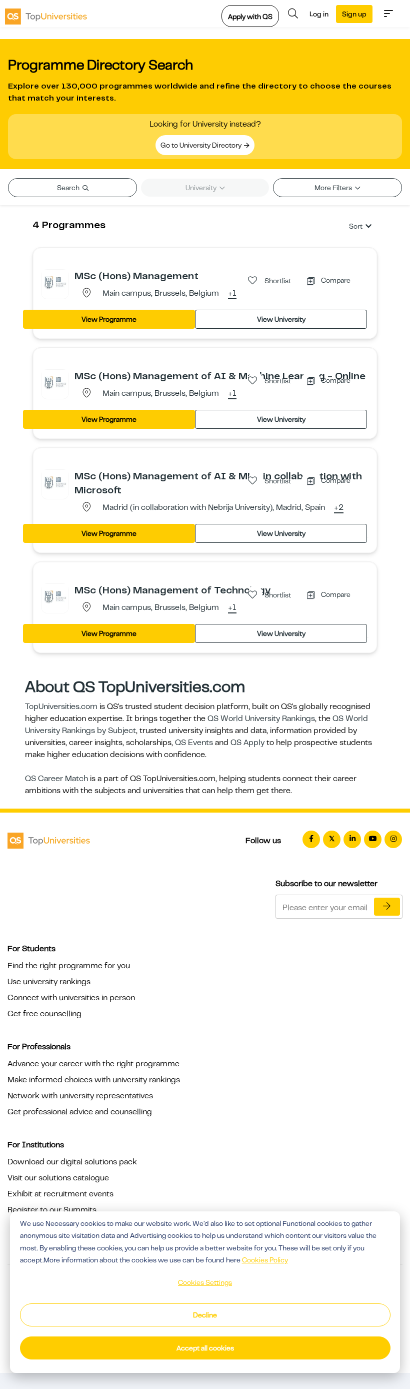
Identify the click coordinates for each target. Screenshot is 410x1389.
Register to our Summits (52, 1210)
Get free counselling (45, 1014)
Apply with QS (250, 16)
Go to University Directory (201, 145)
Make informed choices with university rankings (94, 1080)
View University (281, 319)
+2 (339, 507)
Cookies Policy (265, 1259)
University (202, 187)
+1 (232, 293)
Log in (319, 14)
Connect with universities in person (71, 998)
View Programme (109, 319)
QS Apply (247, 743)
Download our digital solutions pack (72, 1162)
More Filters (334, 187)
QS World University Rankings (261, 719)
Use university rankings (49, 982)
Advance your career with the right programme (94, 1064)
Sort (355, 226)
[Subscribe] (387, 907)
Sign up (354, 14)
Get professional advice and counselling (80, 1112)
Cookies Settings (205, 1282)
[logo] (46, 13)
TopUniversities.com (61, 707)
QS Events (194, 743)
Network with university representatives (80, 1096)
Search (69, 187)
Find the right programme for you (69, 966)
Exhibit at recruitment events (61, 1194)
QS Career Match (56, 779)
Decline (205, 1314)
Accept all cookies (205, 1347)
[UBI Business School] (55, 282)
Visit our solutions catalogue (58, 1178)
